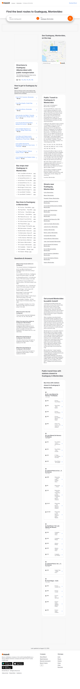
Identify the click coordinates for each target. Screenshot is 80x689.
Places (59, 659)
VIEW (34, 173)
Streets (60, 661)
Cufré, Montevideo (48, 192)
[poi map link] (54, 53)
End (41, 17)
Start (10, 17)
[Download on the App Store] (18, 663)
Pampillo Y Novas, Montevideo (51, 198)
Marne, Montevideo (49, 195)
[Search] (70, 18)
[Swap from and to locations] (37, 18)
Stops (59, 663)
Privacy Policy (12, 673)
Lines (59, 657)
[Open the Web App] (7, 667)
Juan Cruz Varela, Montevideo (51, 223)
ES (41, 665)
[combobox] (22, 19)
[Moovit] (6, 3)
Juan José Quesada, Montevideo (52, 241)
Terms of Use (5, 673)
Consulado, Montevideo (50, 235)
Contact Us (19, 673)
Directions (60, 667)
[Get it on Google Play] (7, 663)
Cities (59, 665)
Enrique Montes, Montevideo (51, 238)
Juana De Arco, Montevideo (51, 226)
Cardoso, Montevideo (49, 229)
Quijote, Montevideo (49, 262)
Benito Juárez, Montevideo (51, 232)
